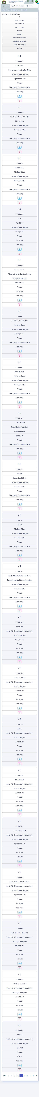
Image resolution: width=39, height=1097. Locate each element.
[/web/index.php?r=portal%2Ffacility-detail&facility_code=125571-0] (19, 810)
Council (19, 34)
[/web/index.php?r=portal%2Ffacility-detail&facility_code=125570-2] (19, 861)
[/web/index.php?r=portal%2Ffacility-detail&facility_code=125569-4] (19, 912)
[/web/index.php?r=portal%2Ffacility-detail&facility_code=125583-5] (19, 402)
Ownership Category (19, 37)
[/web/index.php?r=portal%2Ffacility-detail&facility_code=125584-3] (19, 351)
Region (19, 31)
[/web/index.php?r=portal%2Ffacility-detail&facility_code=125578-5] (19, 453)
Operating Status (19, 45)
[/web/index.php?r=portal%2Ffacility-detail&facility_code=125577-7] (19, 504)
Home (7, 6)
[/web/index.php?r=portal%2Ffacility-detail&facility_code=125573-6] (19, 708)
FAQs (30, 6)
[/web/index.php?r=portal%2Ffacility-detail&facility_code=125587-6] (19, 198)
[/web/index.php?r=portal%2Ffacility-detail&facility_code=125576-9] (19, 555)
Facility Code (19, 20)
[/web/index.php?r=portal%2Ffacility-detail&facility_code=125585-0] (19, 300)
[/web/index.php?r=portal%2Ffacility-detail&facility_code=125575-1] (19, 606)
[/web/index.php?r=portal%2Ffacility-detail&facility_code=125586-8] (19, 249)
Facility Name (19, 24)
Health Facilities (19, 6)
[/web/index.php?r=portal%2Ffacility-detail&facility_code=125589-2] (19, 96)
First (4, 1075)
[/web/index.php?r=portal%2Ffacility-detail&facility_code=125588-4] (19, 147)
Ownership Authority (19, 41)
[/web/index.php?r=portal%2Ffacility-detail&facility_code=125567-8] (19, 1014)
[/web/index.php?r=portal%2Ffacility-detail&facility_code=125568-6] (19, 963)
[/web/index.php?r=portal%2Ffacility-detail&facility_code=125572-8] (19, 759)
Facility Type (19, 27)
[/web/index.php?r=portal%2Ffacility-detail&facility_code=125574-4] (19, 657)
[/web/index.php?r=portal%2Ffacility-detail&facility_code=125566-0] (19, 1065)
